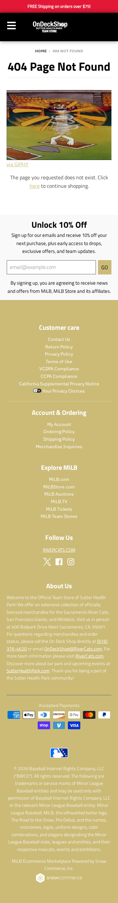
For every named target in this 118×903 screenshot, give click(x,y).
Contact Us (59, 339)
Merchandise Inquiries (59, 447)
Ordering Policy (59, 431)
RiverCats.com (89, 655)
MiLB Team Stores (59, 516)
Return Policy (59, 347)
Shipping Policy (59, 439)
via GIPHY (18, 164)
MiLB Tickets (59, 509)
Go (104, 267)
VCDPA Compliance (59, 369)
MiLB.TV (59, 502)
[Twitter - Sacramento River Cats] (47, 562)
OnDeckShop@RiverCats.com (73, 648)
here (35, 186)
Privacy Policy (59, 354)
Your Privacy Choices (63, 391)
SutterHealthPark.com (28, 670)
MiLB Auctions (59, 494)
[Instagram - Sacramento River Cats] (71, 562)
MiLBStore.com (59, 487)
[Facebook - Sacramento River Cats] (59, 562)
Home (41, 50)
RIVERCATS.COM (59, 549)
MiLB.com (59, 479)
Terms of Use (59, 361)
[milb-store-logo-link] (59, 759)
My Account (59, 424)
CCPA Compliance (59, 376)
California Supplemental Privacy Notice (59, 384)
